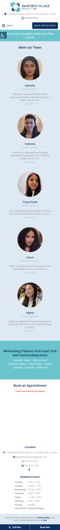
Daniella (30, 85)
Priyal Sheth (30, 202)
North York (42, 367)
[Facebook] (29, 469)
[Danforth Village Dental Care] (30, 7)
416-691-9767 (31, 18)
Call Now (16, 527)
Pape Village (35, 363)
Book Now (45, 527)
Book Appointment (45, 25)
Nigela (30, 312)
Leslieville (17, 367)
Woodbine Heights (17, 363)
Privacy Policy (43, 517)
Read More (30, 103)
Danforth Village (22, 360)
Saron (30, 257)
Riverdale (29, 367)
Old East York (39, 360)
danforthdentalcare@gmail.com (31, 457)
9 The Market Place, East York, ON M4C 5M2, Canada (31, 14)
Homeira (30, 144)
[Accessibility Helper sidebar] (3, 35)
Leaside (48, 363)
